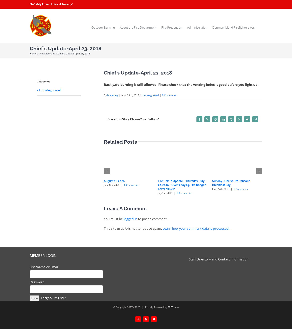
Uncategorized (150, 95)
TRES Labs (173, 307)
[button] (107, 171)
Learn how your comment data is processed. (196, 228)
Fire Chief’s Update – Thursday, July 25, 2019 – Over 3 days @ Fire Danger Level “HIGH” (182, 185)
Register (60, 298)
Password (37, 282)
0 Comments (169, 95)
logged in (130, 219)
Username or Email (44, 267)
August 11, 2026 (114, 181)
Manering (112, 95)
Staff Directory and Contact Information (218, 259)
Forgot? (46, 298)
